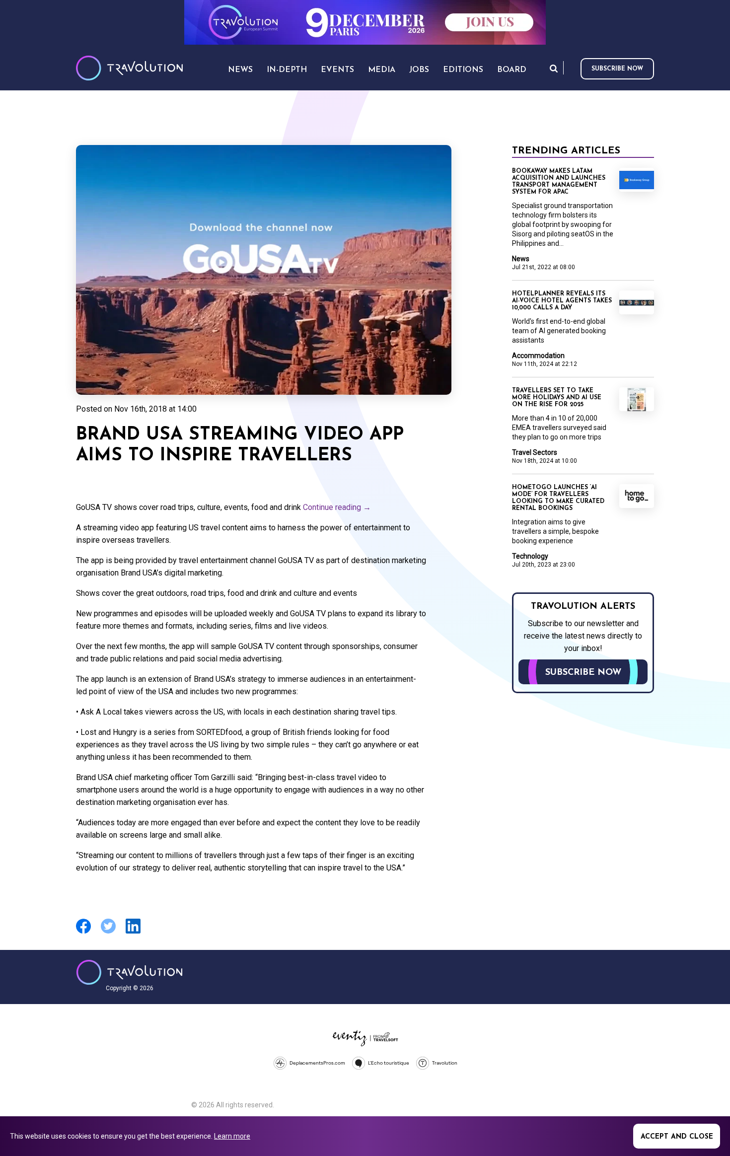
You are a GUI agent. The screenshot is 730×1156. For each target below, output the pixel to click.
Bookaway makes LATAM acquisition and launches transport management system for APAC (558, 181)
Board (511, 70)
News (520, 259)
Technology (530, 556)
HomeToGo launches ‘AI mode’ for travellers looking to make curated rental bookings (558, 498)
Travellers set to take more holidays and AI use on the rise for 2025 (556, 398)
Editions (463, 70)
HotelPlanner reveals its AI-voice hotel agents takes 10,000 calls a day (562, 301)
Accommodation (538, 356)
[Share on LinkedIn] (133, 932)
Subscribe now (617, 69)
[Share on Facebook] (83, 932)
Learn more (232, 1136)
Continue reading (337, 507)
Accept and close (677, 1137)
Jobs (419, 70)
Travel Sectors (534, 452)
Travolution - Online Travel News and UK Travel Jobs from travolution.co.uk (129, 972)
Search (553, 68)
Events (337, 70)
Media (381, 70)
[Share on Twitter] (108, 932)
